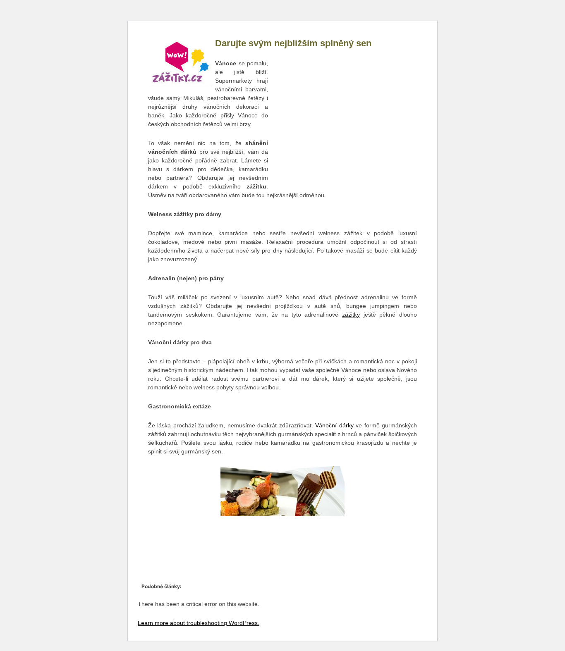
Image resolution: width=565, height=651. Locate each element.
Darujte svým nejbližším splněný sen (293, 43)
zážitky (351, 314)
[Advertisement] (342, 122)
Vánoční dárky (334, 425)
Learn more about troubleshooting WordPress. (198, 623)
